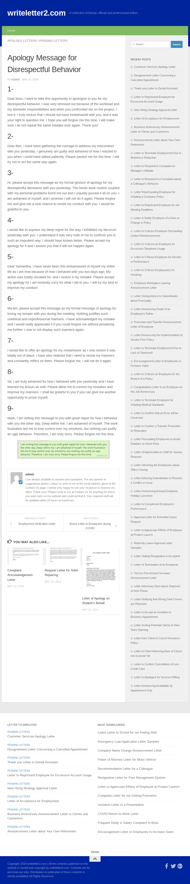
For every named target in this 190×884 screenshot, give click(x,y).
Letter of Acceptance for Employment (156, 118)
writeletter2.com (36, 13)
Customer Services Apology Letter (155, 66)
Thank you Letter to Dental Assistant (156, 88)
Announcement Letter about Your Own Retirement (41, 831)
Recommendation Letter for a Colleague (125, 769)
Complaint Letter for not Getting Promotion (127, 795)
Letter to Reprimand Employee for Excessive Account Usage (49, 775)
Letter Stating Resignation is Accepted (157, 556)
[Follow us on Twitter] (173, 866)
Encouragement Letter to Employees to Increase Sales (135, 832)
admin (15, 79)
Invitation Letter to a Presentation (121, 805)
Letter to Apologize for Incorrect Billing (156, 677)
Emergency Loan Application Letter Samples (128, 741)
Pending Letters (53, 40)
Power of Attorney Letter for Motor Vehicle (127, 759)
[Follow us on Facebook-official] (166, 866)
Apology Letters (22, 40)
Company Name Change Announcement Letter (130, 750)
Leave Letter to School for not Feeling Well (127, 732)
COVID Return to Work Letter (118, 814)
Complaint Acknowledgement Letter (20, 575)
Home (11, 30)
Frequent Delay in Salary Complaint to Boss (128, 823)
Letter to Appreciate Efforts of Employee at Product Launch (138, 787)
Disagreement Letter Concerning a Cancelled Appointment (47, 749)
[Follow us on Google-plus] (180, 866)
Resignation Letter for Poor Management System (131, 777)
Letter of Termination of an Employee (156, 564)
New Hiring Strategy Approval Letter (155, 109)
